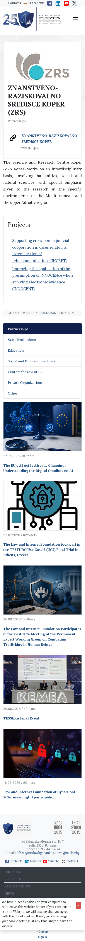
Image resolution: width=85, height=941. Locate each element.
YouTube (53, 861)
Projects (12, 878)
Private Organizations (25, 382)
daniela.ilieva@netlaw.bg (62, 853)
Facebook (48, 313)
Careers (44, 932)
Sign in (42, 937)
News (9, 893)
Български (36, 3)
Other (12, 393)
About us (12, 871)
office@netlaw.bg (29, 853)
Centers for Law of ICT (26, 371)
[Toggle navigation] (75, 19)
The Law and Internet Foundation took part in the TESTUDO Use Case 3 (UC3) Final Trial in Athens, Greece (41, 549)
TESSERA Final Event (21, 718)
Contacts (14, 3)
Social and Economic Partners (31, 361)
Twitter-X (29, 313)
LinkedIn (35, 861)
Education (16, 350)
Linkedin (66, 313)
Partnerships (18, 328)
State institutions (22, 339)
